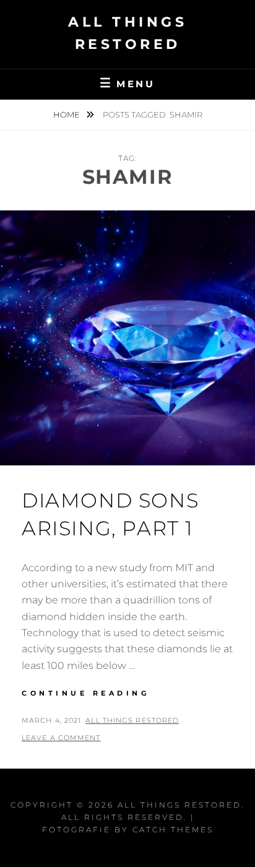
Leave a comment (61, 737)
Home (67, 114)
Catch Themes (173, 829)
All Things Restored (132, 720)
